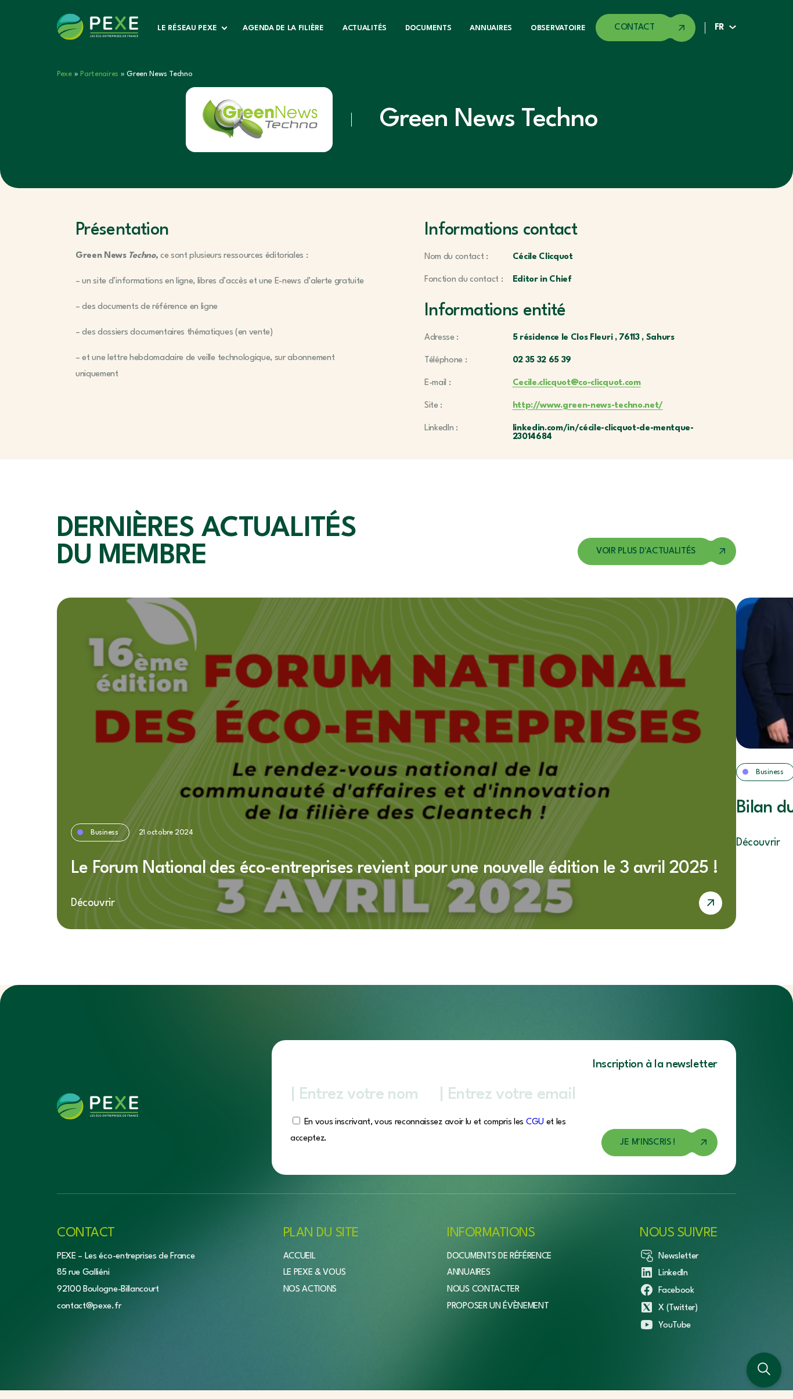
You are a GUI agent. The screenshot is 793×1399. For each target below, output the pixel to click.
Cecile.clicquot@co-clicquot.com (577, 383)
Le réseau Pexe (187, 28)
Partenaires (99, 74)
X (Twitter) (677, 1308)
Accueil (299, 1256)
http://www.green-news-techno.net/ (588, 405)
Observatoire (558, 28)
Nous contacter (483, 1289)
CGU (535, 1122)
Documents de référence (499, 1256)
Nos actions (310, 1289)
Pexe (64, 74)
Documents (428, 28)
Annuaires (490, 28)
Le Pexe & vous (314, 1272)
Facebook (676, 1290)
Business (104, 832)
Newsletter (678, 1256)
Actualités (365, 28)
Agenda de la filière (283, 28)
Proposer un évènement (498, 1306)
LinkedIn (672, 1273)
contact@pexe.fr (89, 1306)
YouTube (674, 1325)
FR (719, 27)
